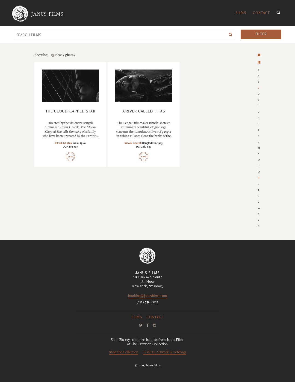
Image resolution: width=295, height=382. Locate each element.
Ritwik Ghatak (63, 143)
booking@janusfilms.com (147, 296)
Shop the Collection (123, 352)
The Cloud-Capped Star (70, 111)
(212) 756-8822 (147, 302)
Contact (261, 13)
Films (241, 13)
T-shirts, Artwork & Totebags (164, 352)
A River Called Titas (143, 111)
